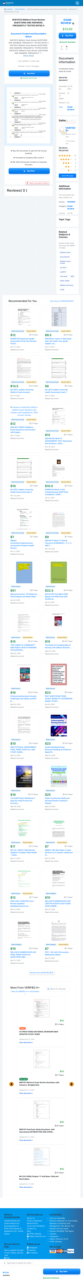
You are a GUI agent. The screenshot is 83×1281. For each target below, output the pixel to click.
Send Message (67, 176)
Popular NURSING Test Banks (62, 1231)
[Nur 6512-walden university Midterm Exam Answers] (24, 368)
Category (62, 206)
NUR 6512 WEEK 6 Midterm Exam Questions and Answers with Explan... (22, 429)
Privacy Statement (34, 1221)
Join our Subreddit (57, 1218)
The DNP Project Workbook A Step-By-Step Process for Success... (22, 800)
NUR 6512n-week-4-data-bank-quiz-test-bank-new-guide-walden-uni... (58, 341)
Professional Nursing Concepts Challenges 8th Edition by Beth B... (23, 698)
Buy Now (31, 73)
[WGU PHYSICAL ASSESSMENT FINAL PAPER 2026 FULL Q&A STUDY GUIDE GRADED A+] (24, 725)
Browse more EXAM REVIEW (41, 973)
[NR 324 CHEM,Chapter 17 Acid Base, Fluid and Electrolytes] (41, 1156)
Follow (72, 121)
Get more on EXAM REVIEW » (62, 301)
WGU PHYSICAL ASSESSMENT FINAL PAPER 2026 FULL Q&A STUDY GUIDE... (23, 749)
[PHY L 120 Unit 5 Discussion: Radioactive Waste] (59, 930)
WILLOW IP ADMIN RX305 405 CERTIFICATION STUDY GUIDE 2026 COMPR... (58, 903)
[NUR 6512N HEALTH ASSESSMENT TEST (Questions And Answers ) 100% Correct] (59, 417)
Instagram (33, 1247)
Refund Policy (32, 1223)
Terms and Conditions (36, 1226)
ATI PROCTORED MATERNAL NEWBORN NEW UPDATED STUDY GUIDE (38, 1033)
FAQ (8, 1258)
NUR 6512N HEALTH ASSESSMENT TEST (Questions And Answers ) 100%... (58, 441)
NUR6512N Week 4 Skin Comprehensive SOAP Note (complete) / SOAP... (56, 492)
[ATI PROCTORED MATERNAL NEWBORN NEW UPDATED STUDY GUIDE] (41, 1008)
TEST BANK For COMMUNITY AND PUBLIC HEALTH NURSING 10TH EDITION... (23, 647)
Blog (29, 1231)
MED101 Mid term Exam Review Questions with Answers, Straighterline (39, 1083)
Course (62, 202)
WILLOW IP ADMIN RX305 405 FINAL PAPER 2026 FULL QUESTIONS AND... (23, 954)
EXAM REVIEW (20, 9)
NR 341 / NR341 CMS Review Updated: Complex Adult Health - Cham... (23, 852)
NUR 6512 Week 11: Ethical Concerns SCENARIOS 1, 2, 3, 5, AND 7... (58, 543)
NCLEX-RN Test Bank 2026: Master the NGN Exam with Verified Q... (56, 596)
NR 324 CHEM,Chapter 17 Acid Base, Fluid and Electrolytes (38, 1177)
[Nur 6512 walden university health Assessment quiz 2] (59, 368)
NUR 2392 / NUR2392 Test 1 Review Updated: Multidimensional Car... (22, 903)
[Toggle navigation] (77, 3)
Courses (53, 1234)
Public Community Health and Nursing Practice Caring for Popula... (57, 800)
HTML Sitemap (35, 1234)
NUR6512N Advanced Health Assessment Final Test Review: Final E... (23, 341)
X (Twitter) (33, 1253)
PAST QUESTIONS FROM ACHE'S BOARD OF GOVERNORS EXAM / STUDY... (58, 698)
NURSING (9, 9)
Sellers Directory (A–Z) (59, 1239)
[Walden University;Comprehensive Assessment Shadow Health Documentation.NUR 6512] (24, 519)
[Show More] (28, 56)
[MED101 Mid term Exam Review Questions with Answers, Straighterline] (41, 1059)
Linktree (32, 1250)
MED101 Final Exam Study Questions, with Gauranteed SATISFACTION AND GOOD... (37, 1130)
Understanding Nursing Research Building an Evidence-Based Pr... (58, 749)
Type (61, 107)
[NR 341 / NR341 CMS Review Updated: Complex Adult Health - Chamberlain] (24, 828)
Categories (54, 1236)
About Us (31, 1218)
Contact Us (31, 1228)
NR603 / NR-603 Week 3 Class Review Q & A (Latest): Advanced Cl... (59, 852)
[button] (11, 1084)
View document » (26, 1042)
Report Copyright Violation (38, 183)
